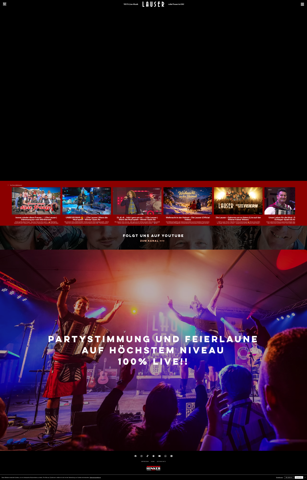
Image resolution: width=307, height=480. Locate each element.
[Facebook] (135, 456)
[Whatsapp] (165, 456)
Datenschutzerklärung (95, 477)
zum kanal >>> (152, 240)
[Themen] (171, 456)
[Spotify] (153, 456)
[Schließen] (305, 477)
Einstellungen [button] (279, 477)
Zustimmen (299, 477)
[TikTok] (147, 456)
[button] (15, 185)
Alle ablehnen (289, 477)
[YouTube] (159, 456)
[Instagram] (141, 456)
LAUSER (154, 4)
